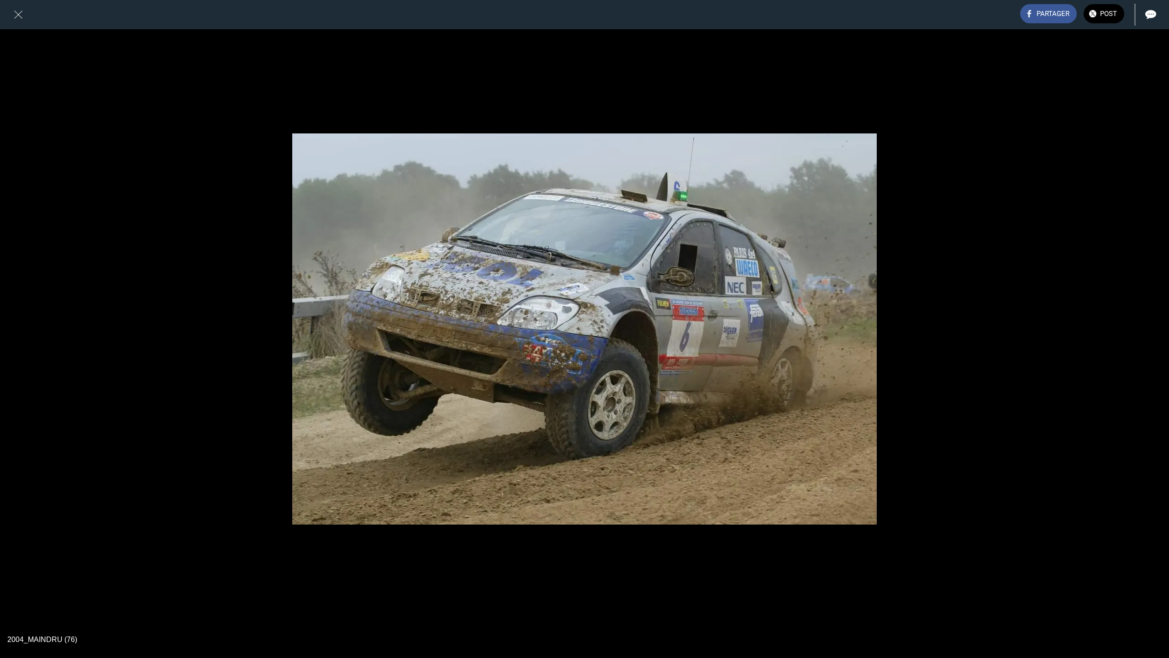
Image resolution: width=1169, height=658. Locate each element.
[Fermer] (18, 14)
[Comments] (1151, 15)
